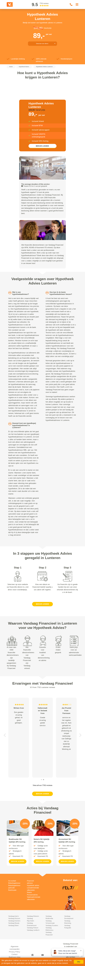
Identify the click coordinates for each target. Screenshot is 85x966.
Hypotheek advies (33, 885)
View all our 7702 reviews (42, 785)
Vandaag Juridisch (33, 930)
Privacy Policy (14, 952)
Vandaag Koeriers (14, 921)
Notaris (29, 892)
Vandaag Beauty (13, 923)
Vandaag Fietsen (32, 928)
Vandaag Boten (13, 925)
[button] (5, 735)
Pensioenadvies (32, 895)
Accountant (12, 881)
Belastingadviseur (14, 883)
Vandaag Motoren (33, 916)
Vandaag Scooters (52, 925)
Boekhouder (12, 890)
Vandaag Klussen (14, 918)
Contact (15, 954)
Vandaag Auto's (13, 916)
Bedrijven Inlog (14, 957)
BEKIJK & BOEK (42, 146)
